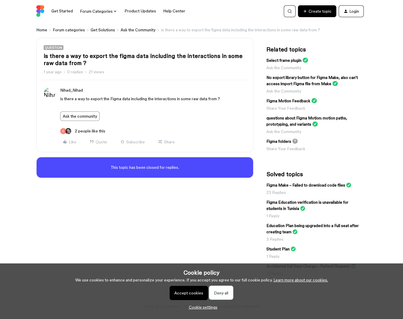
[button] (317, 11)
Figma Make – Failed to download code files (305, 185)
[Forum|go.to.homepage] (40, 11)
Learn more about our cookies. (300, 280)
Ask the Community (138, 29)
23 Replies (276, 192)
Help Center (174, 11)
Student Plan (278, 249)
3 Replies (275, 239)
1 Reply (272, 215)
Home (41, 29)
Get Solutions (103, 29)
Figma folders (278, 141)
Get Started (62, 11)
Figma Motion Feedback (288, 100)
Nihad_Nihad (71, 90)
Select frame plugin (284, 60)
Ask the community (80, 116)
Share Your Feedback (285, 108)
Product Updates (140, 11)
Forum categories (69, 29)
